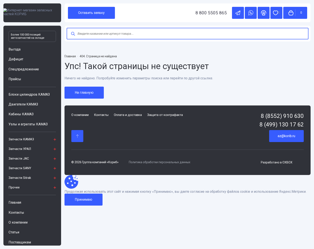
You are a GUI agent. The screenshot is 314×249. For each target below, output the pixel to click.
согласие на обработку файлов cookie (220, 192)
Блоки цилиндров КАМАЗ (29, 94)
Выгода (15, 49)
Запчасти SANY (20, 168)
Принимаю (83, 199)
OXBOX (287, 162)
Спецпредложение (24, 69)
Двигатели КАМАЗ (23, 104)
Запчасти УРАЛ (20, 149)
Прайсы (15, 79)
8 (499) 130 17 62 (282, 125)
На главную (84, 92)
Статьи (14, 232)
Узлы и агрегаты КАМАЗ (28, 124)
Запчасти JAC (19, 158)
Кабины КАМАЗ (21, 114)
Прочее (14, 187)
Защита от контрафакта (165, 115)
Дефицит (16, 59)
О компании (18, 222)
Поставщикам (20, 242)
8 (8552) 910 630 (282, 116)
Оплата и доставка (128, 115)
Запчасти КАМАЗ (21, 139)
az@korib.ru (286, 136)
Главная (15, 202)
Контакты (16, 212)
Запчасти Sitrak (20, 178)
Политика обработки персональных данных (159, 162)
